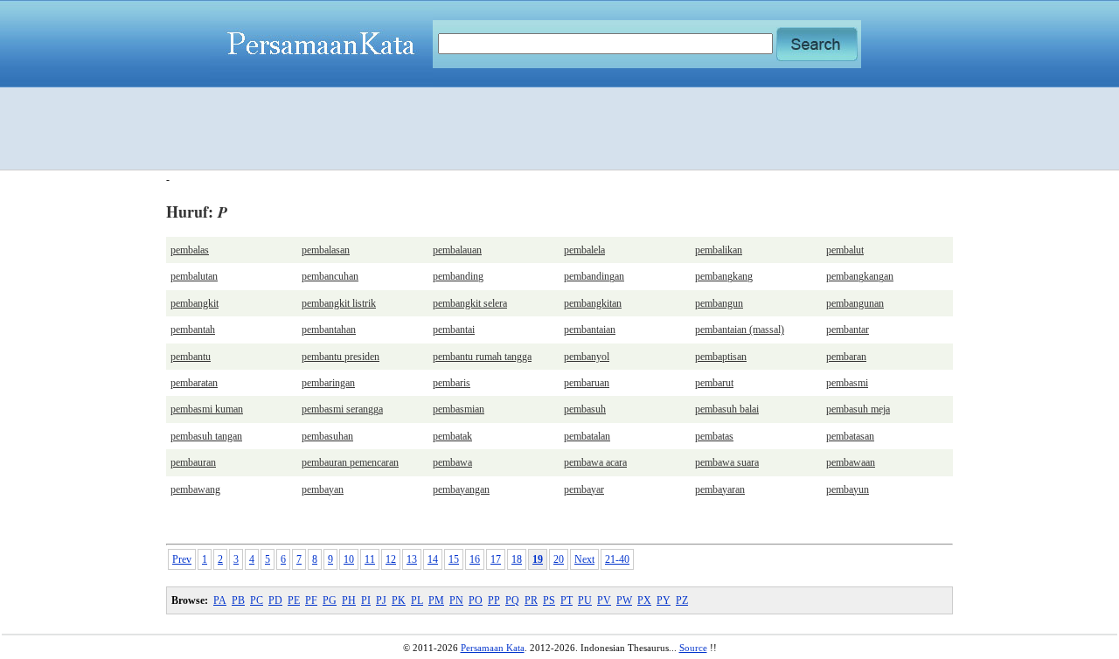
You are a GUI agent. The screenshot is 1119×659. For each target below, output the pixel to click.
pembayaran (720, 489)
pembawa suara (727, 462)
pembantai (454, 329)
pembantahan (329, 329)
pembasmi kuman (206, 409)
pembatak (452, 436)
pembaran (846, 356)
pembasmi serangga (342, 409)
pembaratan (194, 383)
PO (476, 600)
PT (566, 600)
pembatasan (850, 436)
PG (330, 600)
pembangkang (724, 276)
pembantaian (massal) (739, 329)
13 (412, 559)
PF (311, 600)
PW (624, 600)
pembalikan (718, 250)
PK (399, 600)
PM (436, 600)
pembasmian (458, 409)
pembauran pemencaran (350, 462)
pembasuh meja (858, 409)
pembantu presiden (340, 356)
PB (238, 600)
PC (256, 600)
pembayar (584, 489)
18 (516, 559)
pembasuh (585, 409)
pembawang (195, 489)
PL (417, 600)
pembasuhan (327, 436)
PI (366, 600)
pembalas (189, 250)
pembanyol (586, 356)
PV (604, 600)
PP (494, 600)
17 (495, 559)
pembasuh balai (727, 409)
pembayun (847, 489)
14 (432, 559)
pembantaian (589, 329)
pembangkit (194, 303)
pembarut (714, 383)
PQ (512, 600)
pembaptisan (721, 356)
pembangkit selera (470, 303)
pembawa (452, 462)
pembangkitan (593, 303)
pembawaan (850, 462)
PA (219, 600)
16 (474, 559)
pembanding (458, 276)
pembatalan (587, 436)
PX (644, 600)
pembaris (451, 383)
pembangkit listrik (339, 303)
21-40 (617, 559)
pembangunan (855, 303)
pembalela (584, 250)
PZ (682, 600)
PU (585, 600)
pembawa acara (595, 462)
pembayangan (461, 489)
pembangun (719, 303)
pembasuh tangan (206, 436)
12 (391, 559)
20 (558, 559)
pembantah (192, 329)
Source (693, 647)
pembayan (323, 489)
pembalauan (457, 250)
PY (664, 600)
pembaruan (586, 383)
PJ (381, 600)
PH (349, 600)
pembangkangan (859, 276)
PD (275, 600)
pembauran (193, 462)
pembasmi (847, 383)
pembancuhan (330, 276)
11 (370, 559)
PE (294, 600)
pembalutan (194, 276)
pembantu (190, 356)
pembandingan (594, 276)
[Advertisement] (559, 128)
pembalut (845, 250)
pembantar (847, 329)
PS (549, 600)
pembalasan (326, 250)
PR (531, 600)
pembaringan (328, 383)
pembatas (714, 436)
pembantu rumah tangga (482, 356)
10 (349, 559)
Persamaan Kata (493, 647)
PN (456, 600)
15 (453, 559)
